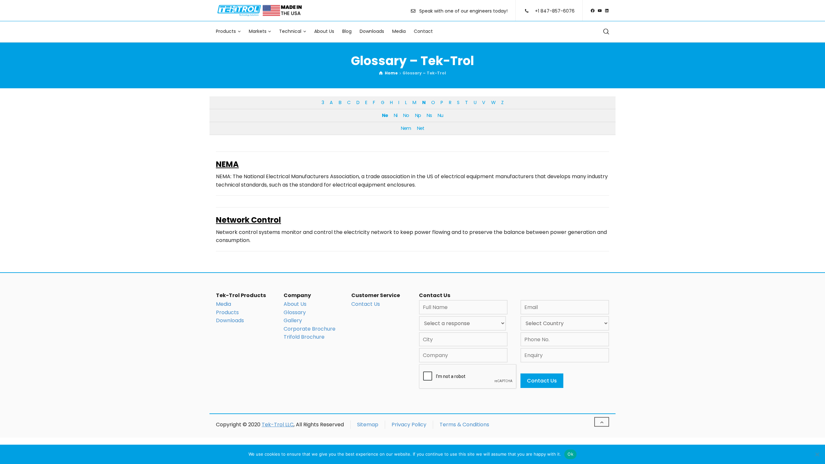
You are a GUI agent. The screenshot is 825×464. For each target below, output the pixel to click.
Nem (406, 128)
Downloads (230, 320)
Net (420, 128)
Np (418, 115)
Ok (570, 454)
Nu (440, 115)
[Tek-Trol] (259, 10)
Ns (429, 115)
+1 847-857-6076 (555, 11)
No (406, 115)
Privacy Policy (409, 424)
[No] (817, 454)
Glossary (295, 312)
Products (227, 312)
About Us (295, 304)
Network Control (248, 220)
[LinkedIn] (607, 10)
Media (223, 304)
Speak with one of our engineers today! (463, 11)
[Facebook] (592, 10)
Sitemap (367, 424)
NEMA (227, 164)
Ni (395, 115)
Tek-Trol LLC (278, 424)
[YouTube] (599, 10)
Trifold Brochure (304, 337)
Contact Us (365, 304)
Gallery (293, 320)
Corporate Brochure (309, 329)
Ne (385, 115)
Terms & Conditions (464, 424)
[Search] (605, 31)
